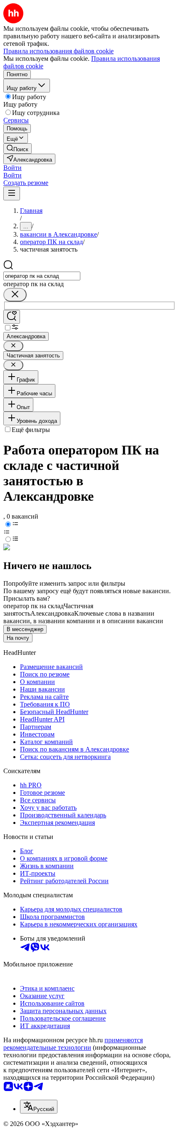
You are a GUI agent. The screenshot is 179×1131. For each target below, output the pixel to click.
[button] (12, 167)
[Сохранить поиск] (11, 317)
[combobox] (41, 276)
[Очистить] (15, 295)
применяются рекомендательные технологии (73, 1043)
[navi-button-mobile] (11, 193)
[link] (17, 148)
